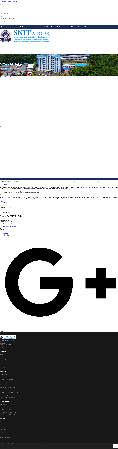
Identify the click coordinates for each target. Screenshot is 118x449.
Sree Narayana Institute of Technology (8, 1)
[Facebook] (38, 447)
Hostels (1, 421)
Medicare (2, 426)
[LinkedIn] (44, 447)
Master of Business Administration (7, 397)
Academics (14, 26)
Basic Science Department (5, 395)
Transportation (3, 432)
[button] (8, 27)
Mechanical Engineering (5, 376)
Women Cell (2, 362)
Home (2, 26)
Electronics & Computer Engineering (8, 384)
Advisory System (3, 357)
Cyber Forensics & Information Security (8, 412)
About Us (8, 26)
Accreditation (65, 26)
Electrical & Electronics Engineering (8, 387)
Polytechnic (74, 26)
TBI (20, 26)
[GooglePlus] (47, 447)
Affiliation (58, 26)
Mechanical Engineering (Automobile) (8, 382)
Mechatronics (3, 404)
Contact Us (2, 367)
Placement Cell (3, 364)
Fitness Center (3, 429)
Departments (25, 26)
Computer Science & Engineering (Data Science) (10, 392)
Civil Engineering (4, 374)
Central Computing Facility (6, 437)
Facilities (46, 26)
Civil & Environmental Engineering (7, 409)
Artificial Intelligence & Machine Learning (9, 414)
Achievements (3, 359)
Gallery (86, 26)
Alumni (52, 26)
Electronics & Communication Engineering (9, 389)
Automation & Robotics (5, 407)
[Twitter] (41, 447)
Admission (33, 26)
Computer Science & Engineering (7, 379)
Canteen (1, 424)
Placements (40, 26)
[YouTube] (50, 447)
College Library (3, 434)
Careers (80, 26)
